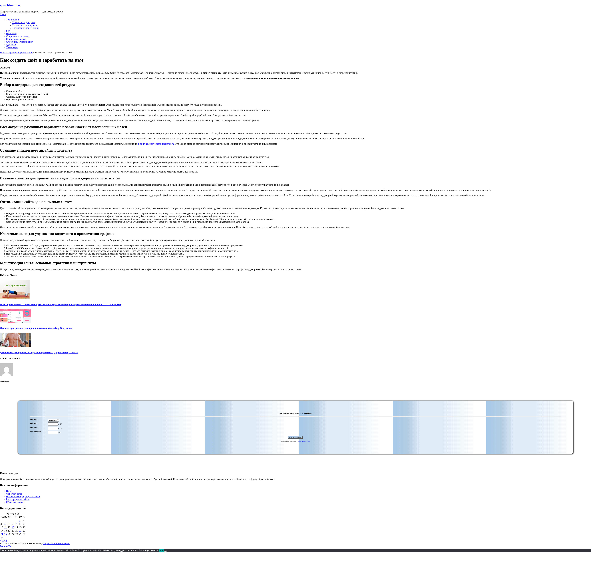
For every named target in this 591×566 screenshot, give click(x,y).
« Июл (3, 540)
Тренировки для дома (23, 22)
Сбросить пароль (15, 502)
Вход (8, 491)
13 (13, 527)
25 (5, 534)
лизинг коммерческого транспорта (156, 144)
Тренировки (12, 19)
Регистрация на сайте (17, 499)
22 (20, 530)
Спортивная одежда (16, 39)
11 (5, 527)
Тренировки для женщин (25, 28)
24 (1, 534)
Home (3, 52)
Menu (3, 14)
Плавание (11, 33)
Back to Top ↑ (7, 546)
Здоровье (11, 44)
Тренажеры (12, 47)
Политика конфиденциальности (23, 496)
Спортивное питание (17, 36)
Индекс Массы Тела (303, 441)
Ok (161, 550)
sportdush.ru (10, 5)
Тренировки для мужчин (25, 25)
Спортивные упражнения (19, 41)
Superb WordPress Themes (56, 543)
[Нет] (165, 551)
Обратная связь (14, 493)
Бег (8, 30)
